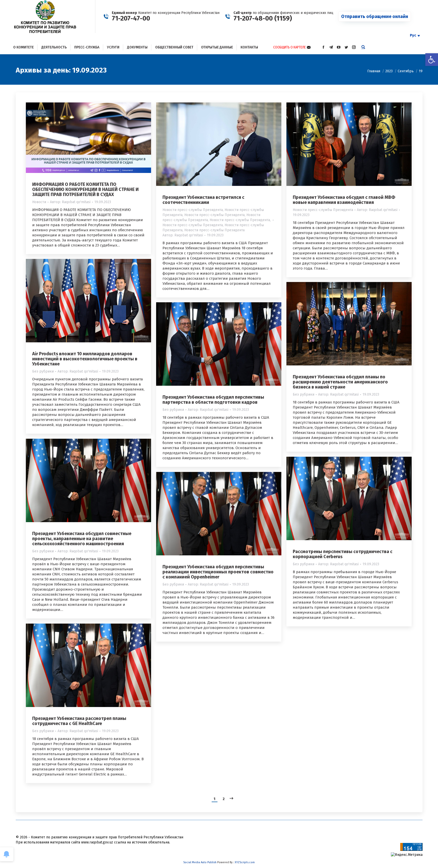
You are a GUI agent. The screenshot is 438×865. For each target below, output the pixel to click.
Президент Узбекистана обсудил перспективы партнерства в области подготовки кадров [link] (213, 399)
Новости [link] (39, 202)
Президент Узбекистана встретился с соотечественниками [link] (203, 200)
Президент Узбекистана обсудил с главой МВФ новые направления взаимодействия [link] (344, 200)
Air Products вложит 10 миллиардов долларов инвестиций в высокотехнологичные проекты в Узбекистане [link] (84, 359)
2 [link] (224, 799)
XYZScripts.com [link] (245, 862)
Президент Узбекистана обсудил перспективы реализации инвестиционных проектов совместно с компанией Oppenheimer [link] (217, 572)
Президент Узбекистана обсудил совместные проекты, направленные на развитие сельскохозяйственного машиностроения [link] (81, 538)
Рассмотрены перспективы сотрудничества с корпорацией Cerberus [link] (342, 554)
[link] (431, 59)
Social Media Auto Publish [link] (199, 862)
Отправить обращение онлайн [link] (374, 16)
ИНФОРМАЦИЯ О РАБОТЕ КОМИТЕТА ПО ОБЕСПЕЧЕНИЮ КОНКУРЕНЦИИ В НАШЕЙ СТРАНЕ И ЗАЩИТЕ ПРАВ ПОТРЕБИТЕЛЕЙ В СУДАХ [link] (85, 189)
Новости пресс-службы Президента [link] (192, 210)
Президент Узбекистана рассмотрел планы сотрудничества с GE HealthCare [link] (79, 721)
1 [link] (214, 799)
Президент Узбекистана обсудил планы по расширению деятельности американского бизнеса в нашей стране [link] (340, 382)
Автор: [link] (70, 202)
